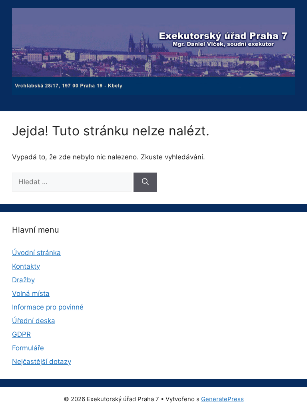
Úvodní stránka (36, 253)
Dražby (23, 280)
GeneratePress (222, 399)
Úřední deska (33, 321)
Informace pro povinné (48, 307)
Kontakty (26, 266)
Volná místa (31, 293)
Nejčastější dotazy (41, 362)
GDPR (21, 334)
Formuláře (28, 348)
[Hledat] (145, 182)
